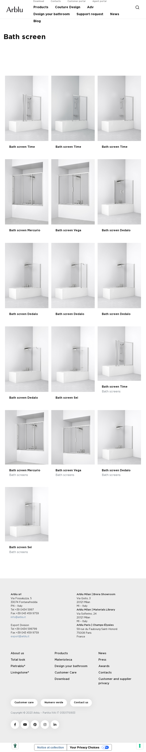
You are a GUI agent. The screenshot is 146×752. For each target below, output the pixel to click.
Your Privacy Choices (84, 747)
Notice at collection (50, 747)
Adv (90, 7)
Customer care (24, 702)
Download (62, 679)
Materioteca (63, 659)
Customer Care (66, 672)
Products (40, 7)
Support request (90, 14)
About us (17, 653)
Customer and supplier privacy (114, 681)
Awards (104, 666)
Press (102, 659)
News (114, 14)
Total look (18, 659)
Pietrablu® (18, 666)
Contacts (105, 672)
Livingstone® (20, 672)
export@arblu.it (20, 636)
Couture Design (67, 7)
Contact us (81, 702)
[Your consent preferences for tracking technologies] (139, 745)
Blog (37, 21)
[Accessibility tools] (15, 745)
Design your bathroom (51, 14)
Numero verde (54, 702)
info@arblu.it (18, 617)
